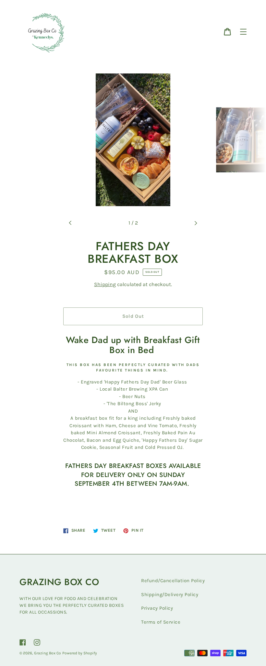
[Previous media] (70, 223)
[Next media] (195, 223)
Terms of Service (160, 622)
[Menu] (243, 32)
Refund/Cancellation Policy (173, 580)
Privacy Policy (157, 608)
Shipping (105, 284)
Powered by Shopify (79, 653)
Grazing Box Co (47, 653)
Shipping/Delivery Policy (169, 594)
